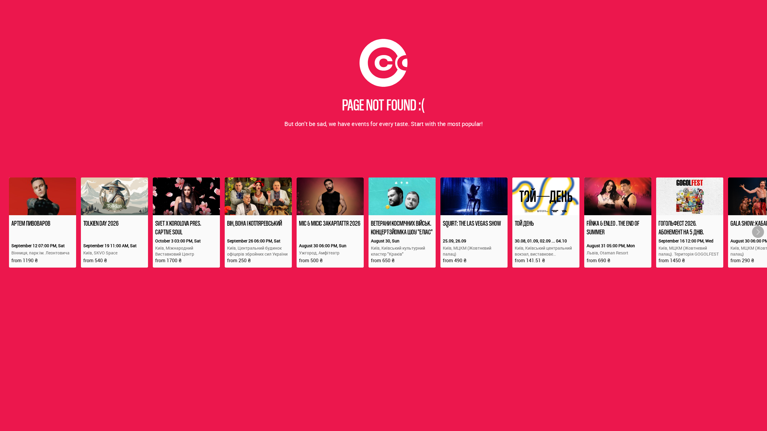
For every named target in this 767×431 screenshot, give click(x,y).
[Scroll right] (758, 232)
